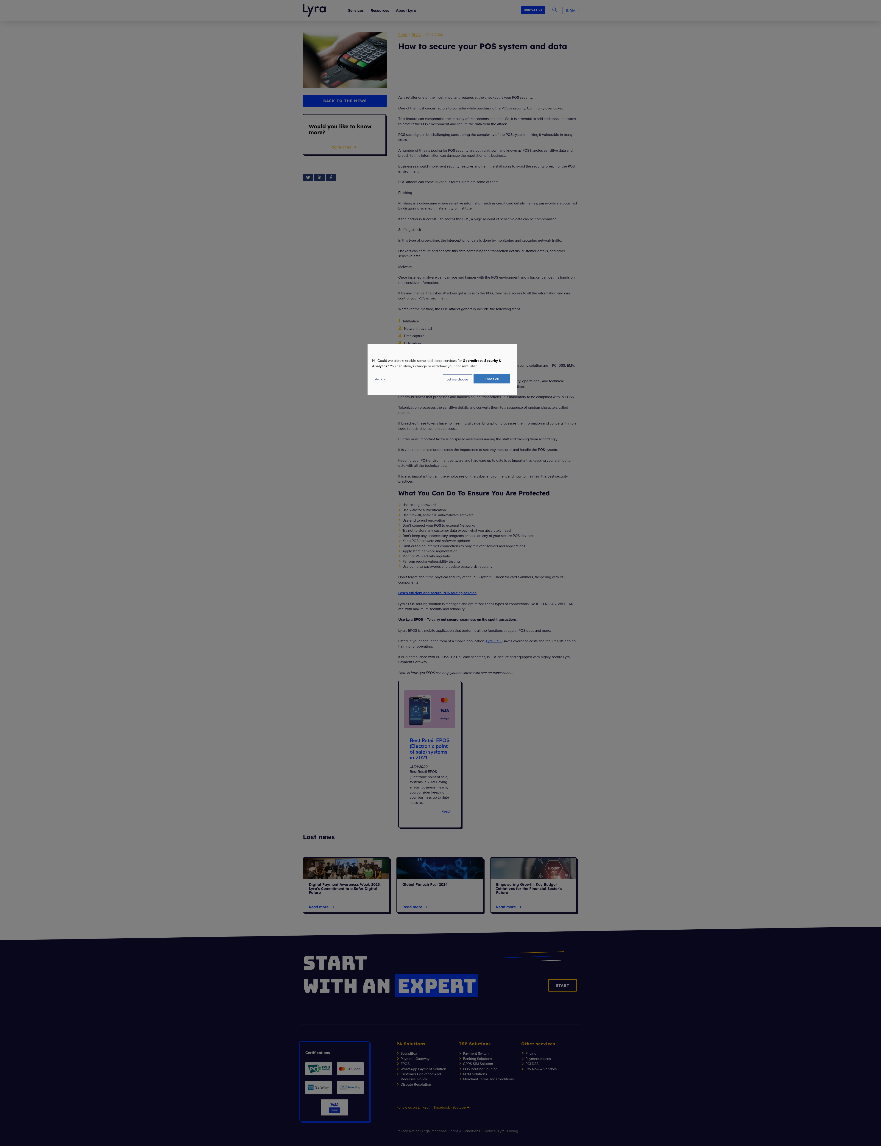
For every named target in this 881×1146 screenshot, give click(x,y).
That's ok (492, 378)
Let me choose (457, 379)
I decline (379, 379)
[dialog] (442, 369)
